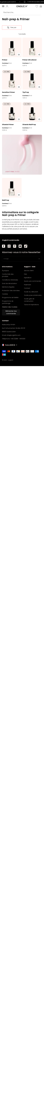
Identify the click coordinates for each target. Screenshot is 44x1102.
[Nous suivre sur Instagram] (9, 246)
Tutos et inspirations (31, 305)
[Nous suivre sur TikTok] (25, 246)
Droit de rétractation (9, 283)
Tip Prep (25, 92)
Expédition (27, 278)
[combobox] (19, 12)
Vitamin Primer (8, 124)
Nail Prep (5, 200)
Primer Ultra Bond (29, 60)
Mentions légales (8, 287)
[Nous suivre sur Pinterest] (14, 246)
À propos (5, 271)
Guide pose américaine (32, 295)
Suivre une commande (32, 281)
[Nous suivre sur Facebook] (3, 246)
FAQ (25, 274)
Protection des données (11, 291)
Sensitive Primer (8, 92)
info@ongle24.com (13, 335)
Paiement (27, 285)
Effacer (38, 12)
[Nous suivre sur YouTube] (20, 246)
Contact (27, 288)
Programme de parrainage (7, 302)
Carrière (5, 294)
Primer (4, 60)
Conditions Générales (10, 280)
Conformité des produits (8, 275)
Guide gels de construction (29, 300)
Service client (29, 271)
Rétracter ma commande (11, 312)
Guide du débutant (31, 292)
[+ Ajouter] (19, 54)
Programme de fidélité (10, 297)
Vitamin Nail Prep (29, 124)
